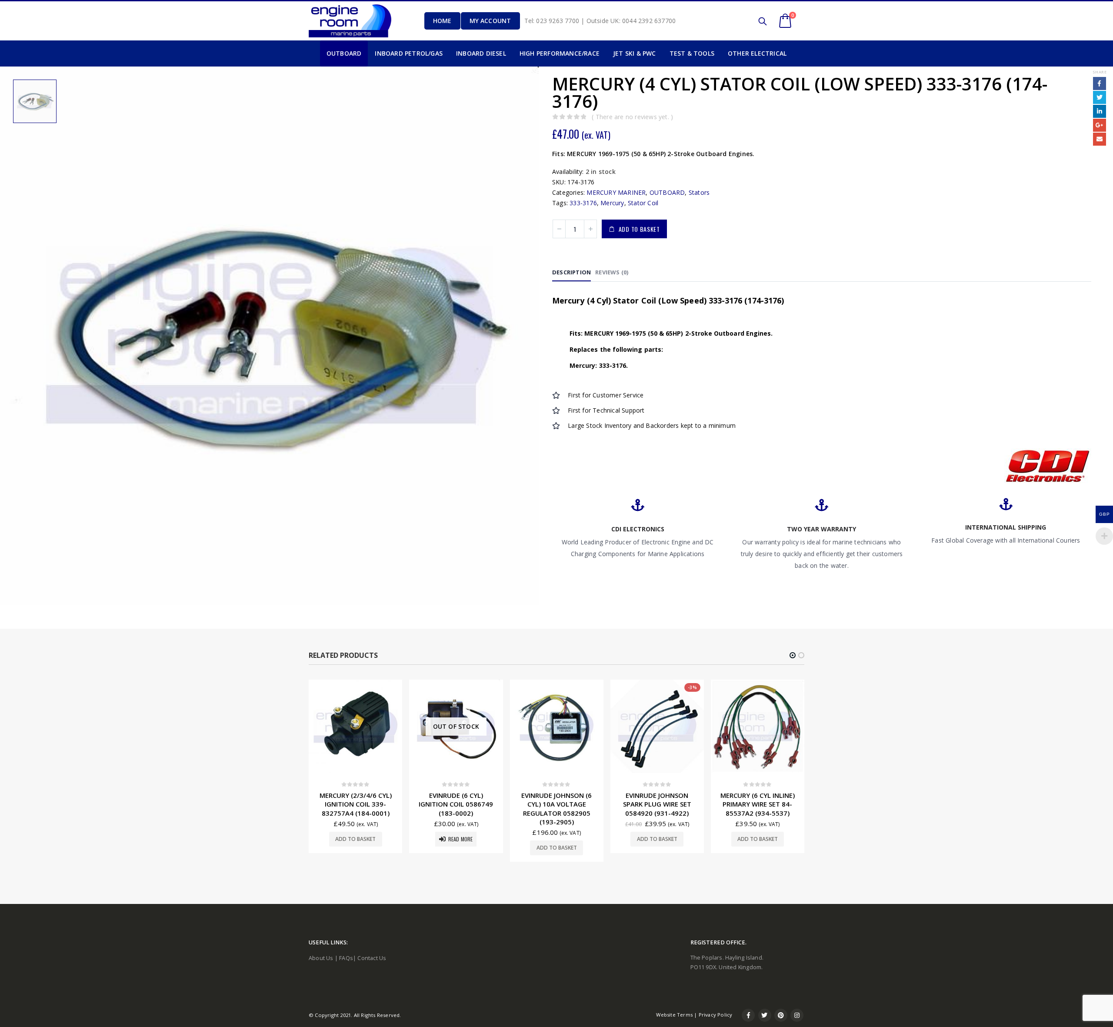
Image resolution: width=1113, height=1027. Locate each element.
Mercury (612, 203)
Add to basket (639, 228)
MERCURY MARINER (616, 192)
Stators (699, 192)
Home (442, 21)
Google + (1099, 125)
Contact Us (371, 958)
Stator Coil (643, 203)
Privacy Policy (716, 1014)
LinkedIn (1099, 111)
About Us (321, 958)
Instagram (796, 1015)
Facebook (1099, 83)
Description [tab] (571, 272)
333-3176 (583, 203)
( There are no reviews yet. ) (632, 117)
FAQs (346, 958)
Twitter (1099, 97)
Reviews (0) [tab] (611, 272)
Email (1099, 139)
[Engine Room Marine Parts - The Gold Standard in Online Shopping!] (350, 20)
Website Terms (674, 1014)
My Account (490, 21)
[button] (792, 655)
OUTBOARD (667, 192)
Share (1099, 72)
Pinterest (780, 1015)
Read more (360, 839)
